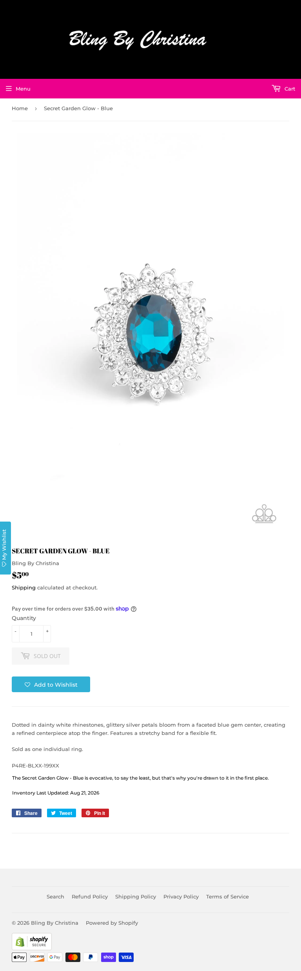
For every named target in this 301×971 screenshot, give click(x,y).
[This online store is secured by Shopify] (32, 948)
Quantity (24, 618)
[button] (51, 684)
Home (20, 108)
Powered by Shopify (112, 923)
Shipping (24, 587)
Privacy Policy (181, 896)
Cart (289, 88)
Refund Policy (90, 896)
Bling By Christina (54, 923)
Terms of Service (227, 896)
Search (55, 896)
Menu (23, 88)
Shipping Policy (135, 896)
